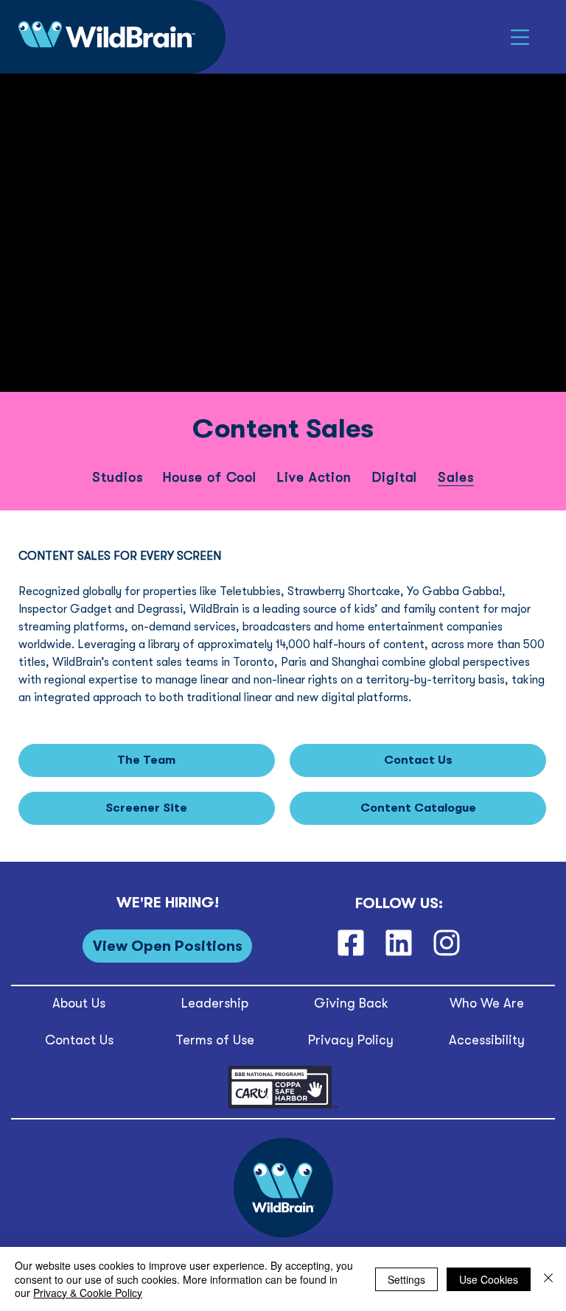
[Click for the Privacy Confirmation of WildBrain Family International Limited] (283, 1106)
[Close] (548, 1279)
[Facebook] (351, 943)
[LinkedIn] (399, 943)
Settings (406, 1279)
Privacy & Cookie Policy (87, 1292)
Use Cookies (488, 1279)
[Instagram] (446, 943)
